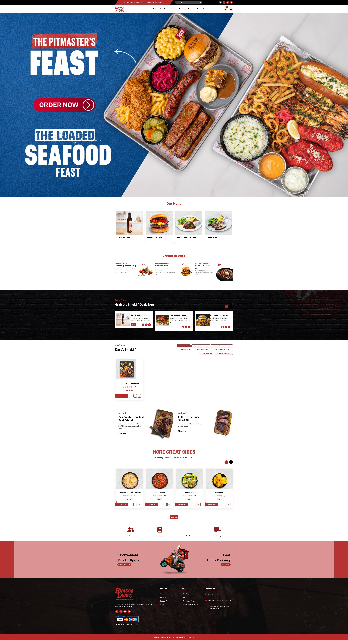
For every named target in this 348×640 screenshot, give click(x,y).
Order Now (163, 9)
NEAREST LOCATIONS (124, 564)
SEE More (174, 517)
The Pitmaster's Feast (219, 315)
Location (173, 9)
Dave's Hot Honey (185, 349)
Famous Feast (183, 346)
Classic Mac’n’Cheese (189, 492)
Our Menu (153, 9)
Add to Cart (122, 396)
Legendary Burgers (202, 349)
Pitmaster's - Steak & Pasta (221, 346)
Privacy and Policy (189, 601)
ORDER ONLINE (226, 564)
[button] (173, 243)
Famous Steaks (207, 353)
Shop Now (122, 433)
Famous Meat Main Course (222, 349)
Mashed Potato (160, 492)
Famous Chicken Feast (130, 383)
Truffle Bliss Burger (139, 315)
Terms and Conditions (190, 605)
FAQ (184, 597)
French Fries (219, 492)
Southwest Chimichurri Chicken (179, 315)
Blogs (162, 605)
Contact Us (201, 9)
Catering (182, 9)
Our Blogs (186, 594)
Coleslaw (129, 492)
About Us (191, 9)
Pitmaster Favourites (223, 353)
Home (146, 9)
